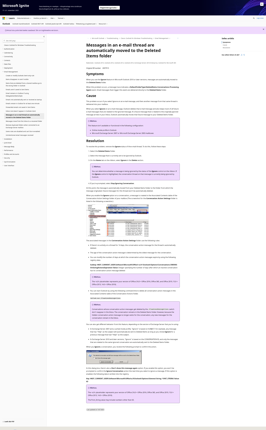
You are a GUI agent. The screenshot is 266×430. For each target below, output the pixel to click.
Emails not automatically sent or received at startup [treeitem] (24, 100)
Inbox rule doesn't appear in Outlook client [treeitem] (21, 111)
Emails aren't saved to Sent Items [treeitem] (17, 89)
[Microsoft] (3, 18)
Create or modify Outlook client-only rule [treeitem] (20, 76)
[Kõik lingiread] (88, 38)
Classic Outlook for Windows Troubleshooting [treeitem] (20, 45)
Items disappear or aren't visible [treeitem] (17, 79)
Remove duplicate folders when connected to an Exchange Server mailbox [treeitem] (22, 126)
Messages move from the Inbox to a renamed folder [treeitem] (24, 121)
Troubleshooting (112, 38)
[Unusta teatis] (262, 4)
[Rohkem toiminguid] (178, 38)
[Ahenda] (44, 36)
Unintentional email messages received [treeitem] (19, 135)
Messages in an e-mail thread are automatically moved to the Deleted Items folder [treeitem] (23, 116)
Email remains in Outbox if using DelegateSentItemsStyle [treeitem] (17, 94)
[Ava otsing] (254, 18)
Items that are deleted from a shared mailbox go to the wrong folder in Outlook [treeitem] (24, 84)
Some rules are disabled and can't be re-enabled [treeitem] (23, 131)
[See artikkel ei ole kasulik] (244, 55)
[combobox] (23, 40)
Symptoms (227, 42)
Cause (225, 45)
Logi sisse (260, 18)
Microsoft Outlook (98, 38)
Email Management (161, 38)
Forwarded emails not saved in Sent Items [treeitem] (20, 107)
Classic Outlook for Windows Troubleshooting (136, 38)
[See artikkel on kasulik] (241, 55)
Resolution (226, 48)
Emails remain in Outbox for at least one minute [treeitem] (22, 103)
